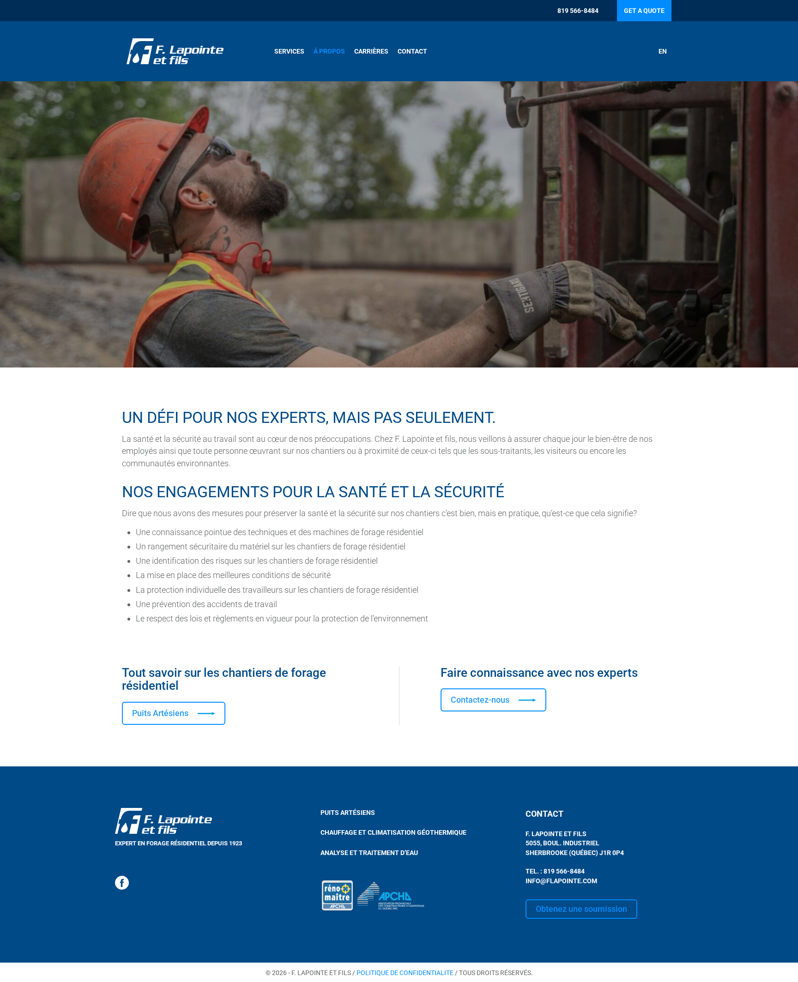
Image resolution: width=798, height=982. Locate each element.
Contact (412, 51)
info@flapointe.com (561, 881)
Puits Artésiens (160, 713)
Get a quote (644, 10)
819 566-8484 (577, 10)
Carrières (371, 51)
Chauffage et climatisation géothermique (393, 832)
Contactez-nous (480, 700)
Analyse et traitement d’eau (369, 852)
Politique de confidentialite (405, 972)
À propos (329, 51)
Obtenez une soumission (581, 909)
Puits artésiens (347, 812)
